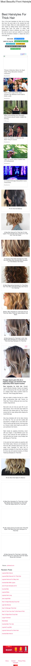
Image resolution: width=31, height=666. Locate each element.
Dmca (7, 661)
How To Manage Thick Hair (9, 608)
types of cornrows (19, 39)
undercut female (10, 44)
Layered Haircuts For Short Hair (10, 630)
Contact (13, 661)
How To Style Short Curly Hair (10, 614)
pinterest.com (10, 565)
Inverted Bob (5, 589)
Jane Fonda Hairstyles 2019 (9, 586)
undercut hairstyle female (21, 41)
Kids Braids (5, 621)
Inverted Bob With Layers (8, 582)
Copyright (15, 662)
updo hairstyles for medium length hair (15, 46)
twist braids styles (15, 49)
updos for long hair (8, 41)
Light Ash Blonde (6, 605)
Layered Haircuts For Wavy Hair (10, 579)
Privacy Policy (21, 661)
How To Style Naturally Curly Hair (10, 601)
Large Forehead (6, 617)
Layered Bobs (5, 592)
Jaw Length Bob (6, 598)
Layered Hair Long (7, 595)
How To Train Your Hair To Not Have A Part (13, 611)
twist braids (10, 39)
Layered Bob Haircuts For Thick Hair (11, 576)
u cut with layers (20, 44)
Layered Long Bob (7, 627)
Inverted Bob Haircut (7, 633)
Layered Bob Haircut (7, 573)
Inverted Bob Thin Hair (8, 624)
